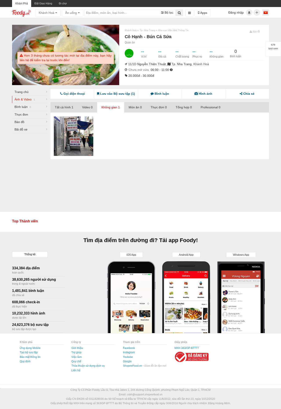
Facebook (129, 348)
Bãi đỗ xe (20, 129)
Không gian (110, 107)
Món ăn (135, 107)
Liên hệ (75, 370)
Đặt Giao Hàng (43, 3)
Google (127, 361)
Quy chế (76, 361)
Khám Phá (21, 3)
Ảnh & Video (24, 99)
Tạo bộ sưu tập (29, 352)
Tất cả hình (64, 107)
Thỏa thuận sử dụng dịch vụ (88, 365)
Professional (210, 107)
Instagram (129, 352)
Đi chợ (63, 3)
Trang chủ (21, 92)
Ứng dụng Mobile (30, 348)
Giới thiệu (77, 348)
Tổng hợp (184, 107)
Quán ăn (130, 42)
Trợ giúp (76, 352)
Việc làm (76, 357)
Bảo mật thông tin (30, 357)
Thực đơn (21, 114)
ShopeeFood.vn (133, 365)
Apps (203, 12)
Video (87, 107)
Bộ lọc (168, 12)
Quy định (25, 361)
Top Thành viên (25, 221)
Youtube (128, 357)
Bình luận (22, 107)
